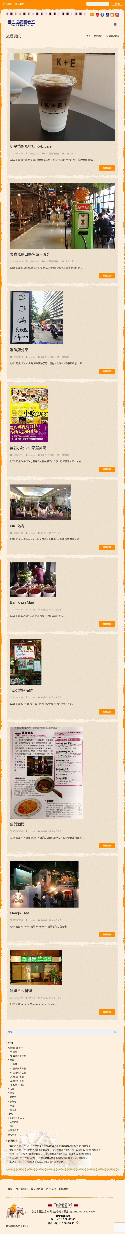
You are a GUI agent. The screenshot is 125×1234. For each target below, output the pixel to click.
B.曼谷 (44, 533)
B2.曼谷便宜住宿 (18, 1068)
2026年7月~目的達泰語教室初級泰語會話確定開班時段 (54, 1145)
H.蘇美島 (12, 1110)
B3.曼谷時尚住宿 (18, 1072)
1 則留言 (69, 153)
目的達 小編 (34, 153)
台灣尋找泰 (13, 1130)
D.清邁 (11, 1093)
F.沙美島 (12, 1101)
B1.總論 (13, 1064)
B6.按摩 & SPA (17, 1085)
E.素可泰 (12, 1097)
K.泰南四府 (13, 1122)
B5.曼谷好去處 (17, 1081)
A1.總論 (13, 1052)
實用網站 (12, 1134)
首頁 (88, 36)
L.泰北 (11, 1126)
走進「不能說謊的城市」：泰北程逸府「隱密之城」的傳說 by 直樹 (59, 1150)
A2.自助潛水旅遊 (18, 1056)
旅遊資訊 (98, 36)
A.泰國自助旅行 (15, 1048)
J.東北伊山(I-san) (16, 1118)
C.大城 (11, 1089)
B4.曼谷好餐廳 (52, 153)
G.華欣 (11, 1105)
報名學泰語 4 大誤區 (40, 1162)
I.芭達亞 (12, 1114)
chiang (32, 357)
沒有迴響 (69, 261)
